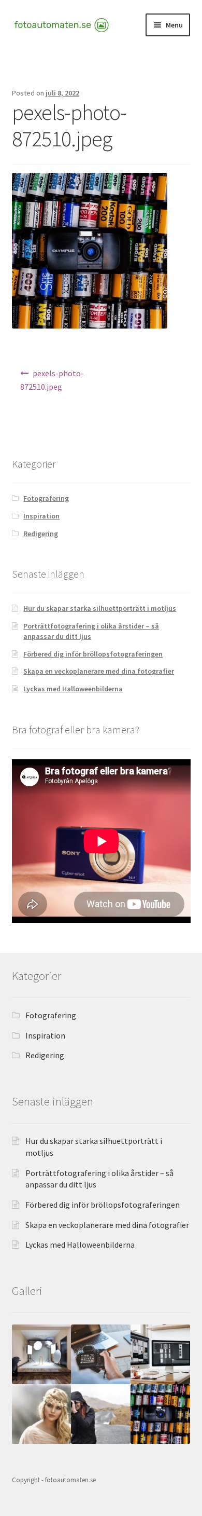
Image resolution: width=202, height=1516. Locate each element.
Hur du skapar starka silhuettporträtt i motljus (99, 608)
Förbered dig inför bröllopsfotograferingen (93, 654)
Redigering (40, 533)
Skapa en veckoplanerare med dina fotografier (98, 671)
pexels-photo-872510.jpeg (52, 380)
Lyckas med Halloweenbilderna (73, 688)
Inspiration (41, 516)
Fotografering (46, 498)
